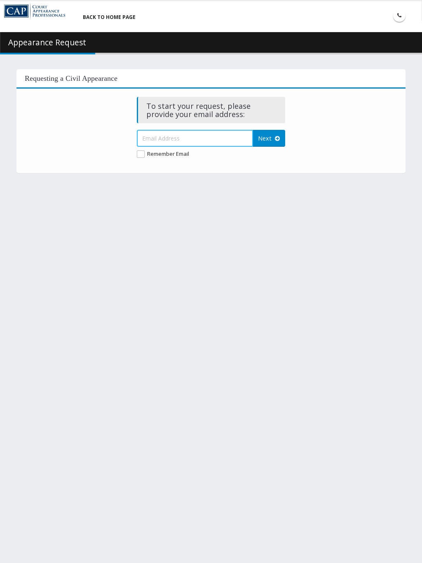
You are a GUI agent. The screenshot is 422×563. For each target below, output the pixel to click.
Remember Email (168, 153)
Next (266, 138)
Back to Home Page (109, 17)
